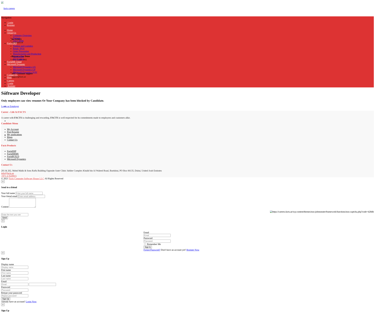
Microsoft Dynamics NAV (25, 72)
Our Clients (18, 40)
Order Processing (21, 51)
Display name (7, 264)
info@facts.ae (7, 173)
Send (4, 218)
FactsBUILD (13, 156)
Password (148, 238)
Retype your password (11, 293)
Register (11, 25)
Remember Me (153, 244)
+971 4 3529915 (9, 176)
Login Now (31, 301)
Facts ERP (12, 43)
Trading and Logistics (23, 46)
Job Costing (18, 59)
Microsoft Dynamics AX (24, 67)
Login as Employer (10, 106)
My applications (14, 134)
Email (146, 232)
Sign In (148, 247)
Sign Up (5, 299)
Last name (6, 276)
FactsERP (11, 151)
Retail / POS (18, 48)
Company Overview (22, 35)
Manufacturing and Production (27, 54)
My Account (13, 129)
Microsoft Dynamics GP (24, 69)
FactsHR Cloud (14, 62)
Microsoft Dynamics (16, 159)
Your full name (8, 193)
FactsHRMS (13, 154)
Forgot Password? (152, 250)
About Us (11, 33)
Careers (10, 80)
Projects (16, 38)
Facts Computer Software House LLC (26, 178)
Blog (9, 77)
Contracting (18, 56)
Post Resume (13, 132)
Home (10, 30)
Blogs (9, 137)
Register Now (192, 250)
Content (4, 207)
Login (10, 22)
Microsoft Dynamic (16, 64)
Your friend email (9, 196)
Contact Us (12, 75)
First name (6, 270)
